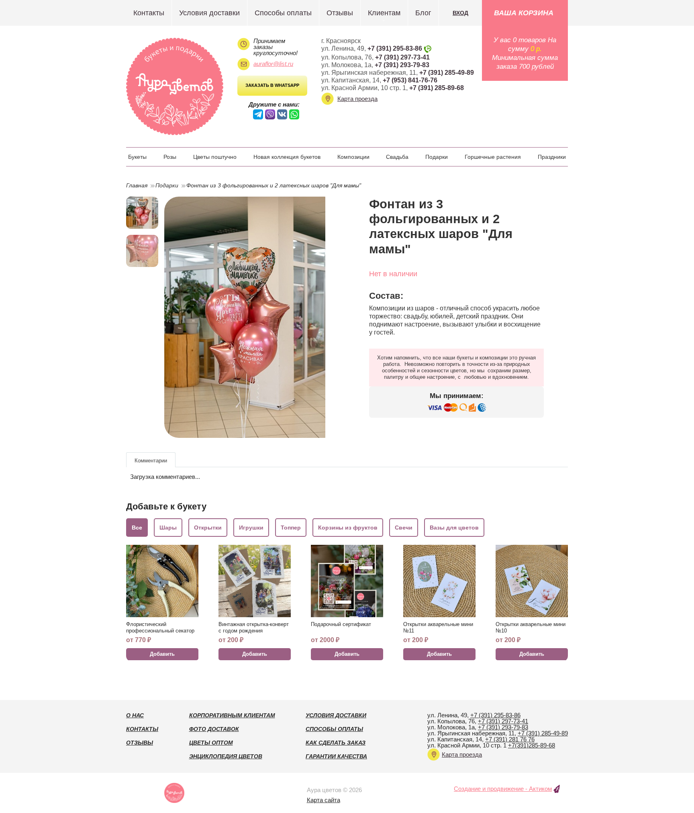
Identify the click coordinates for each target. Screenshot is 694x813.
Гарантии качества (336, 756)
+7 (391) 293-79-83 (402, 65)
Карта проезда (357, 98)
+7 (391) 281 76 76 (510, 739)
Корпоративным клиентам (232, 715)
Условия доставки (209, 13)
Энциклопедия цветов (225, 756)
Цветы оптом (211, 742)
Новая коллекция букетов (286, 157)
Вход (460, 13)
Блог (423, 13)
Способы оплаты (283, 13)
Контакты (148, 13)
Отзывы (340, 13)
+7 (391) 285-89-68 (436, 87)
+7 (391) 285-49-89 (446, 72)
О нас (135, 715)
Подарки (436, 157)
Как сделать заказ (335, 742)
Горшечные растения (493, 157)
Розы (169, 157)
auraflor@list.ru (273, 63)
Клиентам (384, 13)
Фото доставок (214, 729)
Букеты (137, 157)
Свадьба (397, 157)
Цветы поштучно (215, 157)
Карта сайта (323, 800)
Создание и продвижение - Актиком (503, 788)
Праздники (552, 157)
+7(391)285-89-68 (531, 745)
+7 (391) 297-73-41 (402, 57)
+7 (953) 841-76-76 (410, 80)
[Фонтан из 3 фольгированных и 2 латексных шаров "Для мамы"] (251, 317)
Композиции (353, 157)
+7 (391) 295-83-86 (394, 48)
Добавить (162, 654)
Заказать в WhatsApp (272, 85)
